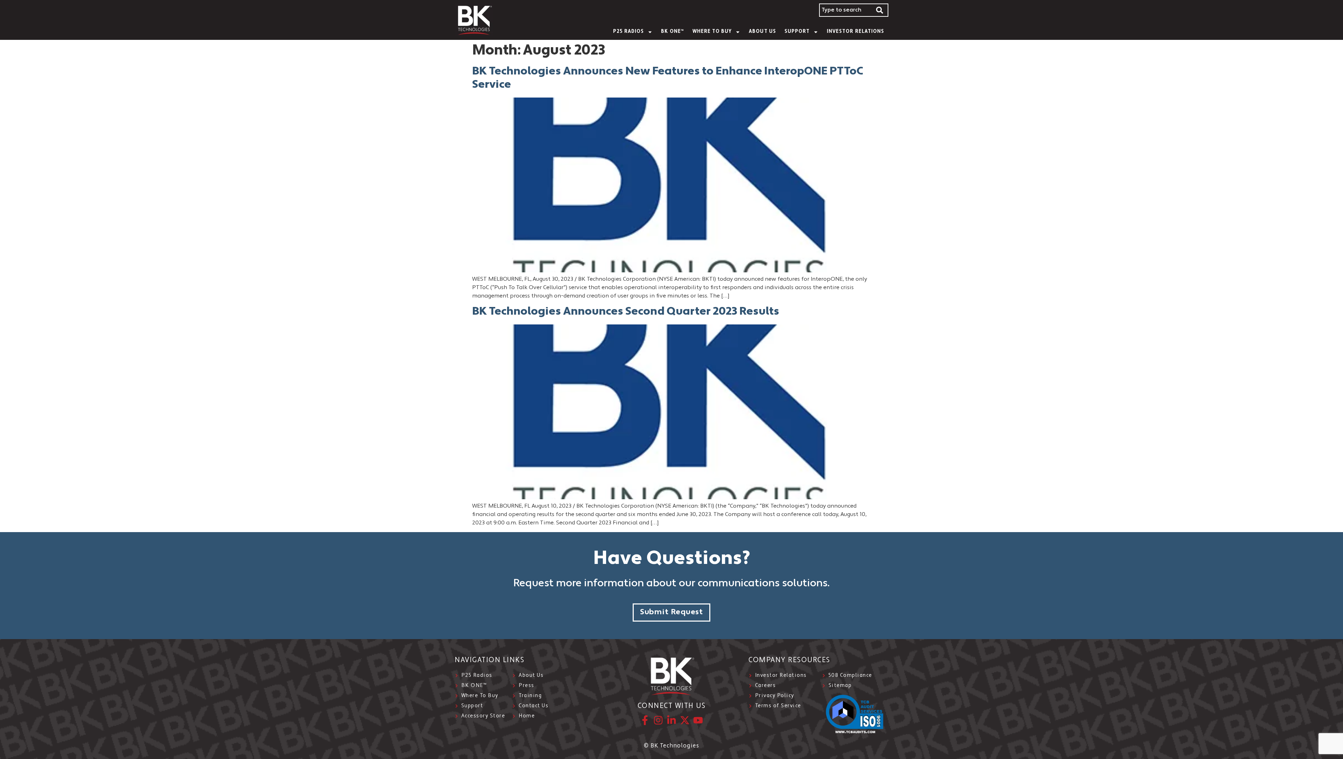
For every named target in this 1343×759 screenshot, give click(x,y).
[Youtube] (698, 720)
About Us (762, 31)
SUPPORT (797, 31)
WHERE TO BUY (712, 31)
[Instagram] (658, 720)
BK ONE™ (672, 31)
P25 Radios (628, 31)
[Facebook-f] (645, 720)
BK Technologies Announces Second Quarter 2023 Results (625, 311)
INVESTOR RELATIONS (855, 31)
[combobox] (845, 10)
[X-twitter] (684, 720)
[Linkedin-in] (671, 720)
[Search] (880, 10)
